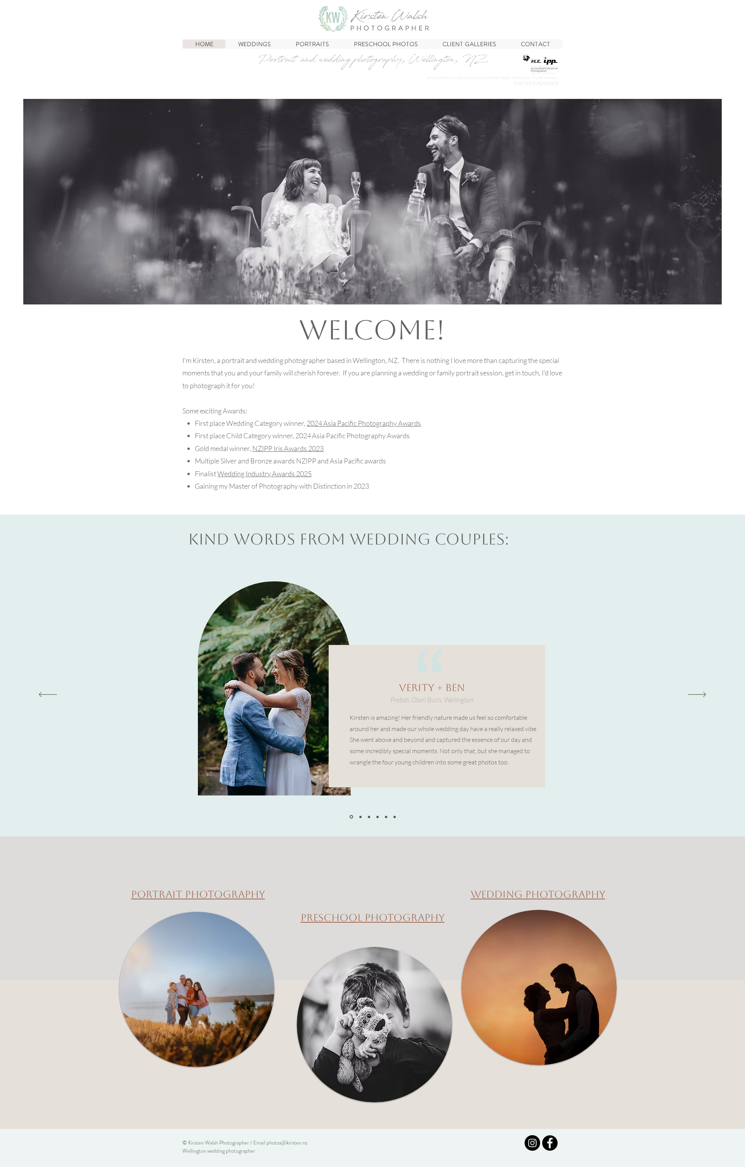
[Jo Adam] (377, 817)
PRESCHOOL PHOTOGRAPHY (373, 917)
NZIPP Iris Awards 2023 (288, 448)
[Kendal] (360, 817)
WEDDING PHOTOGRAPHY (538, 894)
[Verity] (351, 817)
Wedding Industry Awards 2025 (264, 473)
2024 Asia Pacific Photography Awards (364, 423)
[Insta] (532, 1143)
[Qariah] (369, 817)
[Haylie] (386, 817)
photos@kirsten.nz (287, 1142)
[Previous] (48, 695)
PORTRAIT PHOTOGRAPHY (198, 894)
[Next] (697, 695)
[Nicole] (394, 817)
